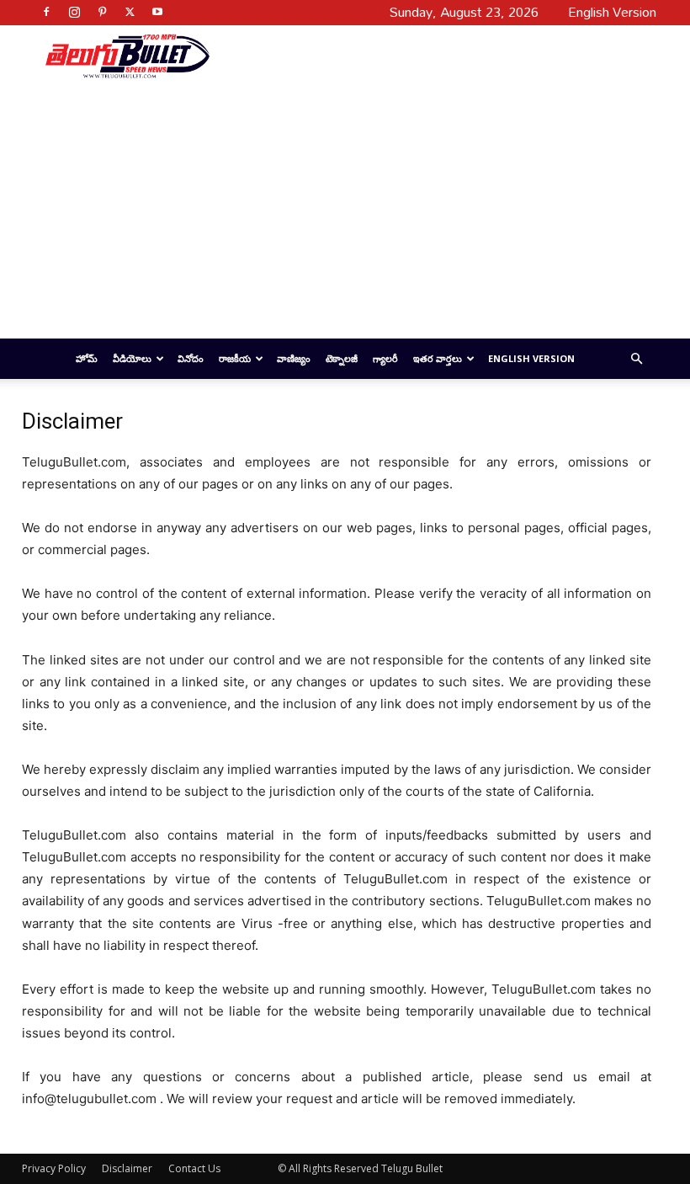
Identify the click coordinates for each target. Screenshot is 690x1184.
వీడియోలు (132, 358)
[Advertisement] (427, 55)
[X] (129, 12)
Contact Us (194, 1168)
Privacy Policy (54, 1168)
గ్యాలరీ (385, 358)
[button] (636, 359)
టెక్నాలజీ (342, 358)
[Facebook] (46, 12)
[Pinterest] (101, 12)
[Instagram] (74, 12)
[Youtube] (157, 12)
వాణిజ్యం (293, 358)
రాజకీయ (235, 358)
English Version (531, 358)
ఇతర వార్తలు (437, 358)
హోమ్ (87, 358)
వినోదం (191, 358)
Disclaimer (127, 1168)
